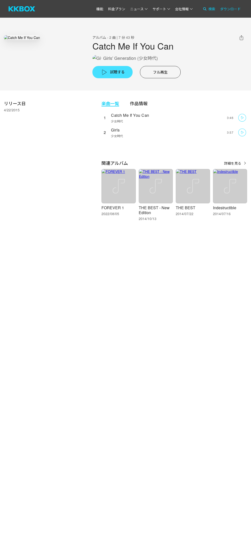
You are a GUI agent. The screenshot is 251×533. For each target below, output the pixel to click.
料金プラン (116, 8)
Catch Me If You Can (130, 115)
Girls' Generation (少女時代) (130, 58)
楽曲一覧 (110, 103)
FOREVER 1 (112, 207)
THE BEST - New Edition (154, 210)
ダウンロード (230, 8)
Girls (115, 130)
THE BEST (185, 207)
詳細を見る (232, 163)
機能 (99, 8)
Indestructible (224, 207)
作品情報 (139, 103)
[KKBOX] (22, 9)
